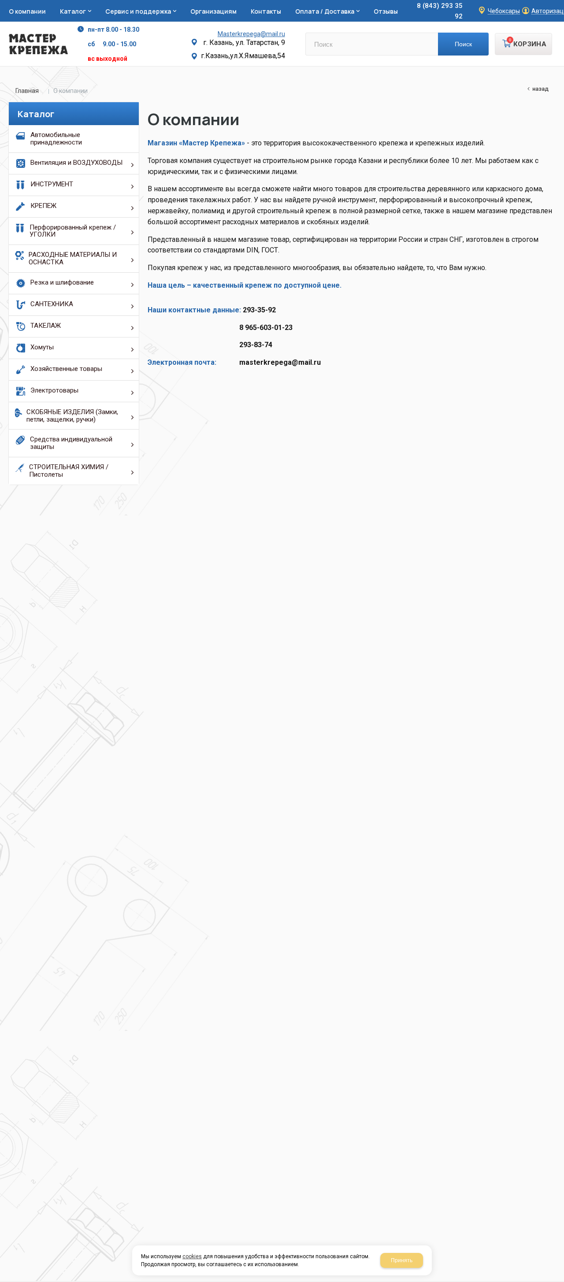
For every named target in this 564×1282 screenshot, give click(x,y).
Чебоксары (504, 11)
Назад (540, 88)
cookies (192, 1256)
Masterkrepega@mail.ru (251, 33)
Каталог (36, 114)
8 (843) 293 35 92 (440, 11)
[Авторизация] (559, 4)
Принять (401, 1260)
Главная (27, 90)
